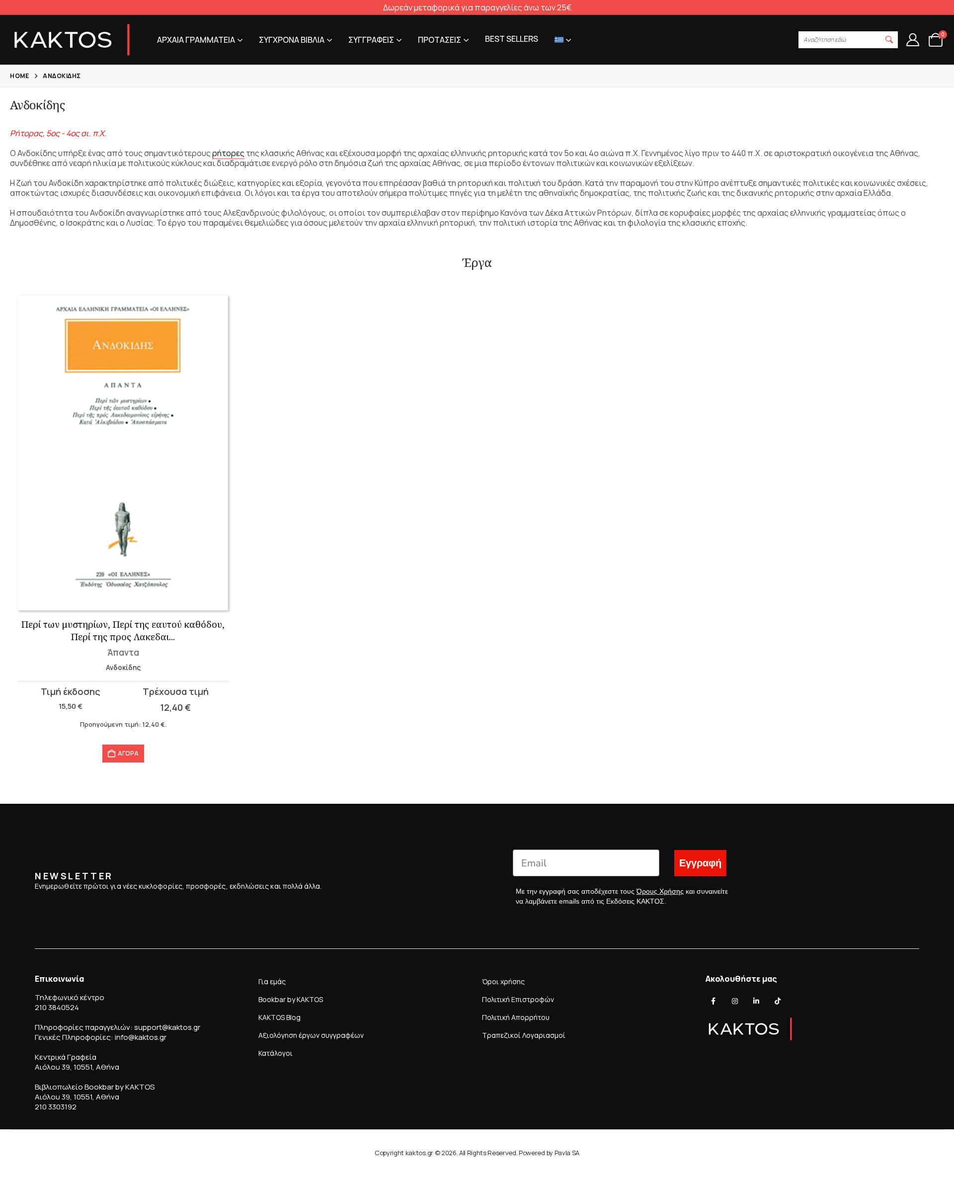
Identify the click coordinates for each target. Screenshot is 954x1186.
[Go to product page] (123, 453)
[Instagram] (735, 1001)
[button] (889, 40)
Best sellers (511, 38)
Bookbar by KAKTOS (290, 999)
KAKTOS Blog (279, 1017)
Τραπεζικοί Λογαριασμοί (523, 1035)
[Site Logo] (72, 40)
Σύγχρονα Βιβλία (291, 39)
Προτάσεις (439, 39)
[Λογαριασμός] (912, 39)
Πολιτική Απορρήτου (516, 1017)
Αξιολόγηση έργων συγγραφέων (311, 1035)
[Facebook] (713, 1001)
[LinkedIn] (756, 1001)
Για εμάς (272, 981)
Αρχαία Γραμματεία (196, 39)
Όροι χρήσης (503, 981)
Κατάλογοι (275, 1053)
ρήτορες (228, 153)
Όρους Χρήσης (660, 891)
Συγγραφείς (371, 39)
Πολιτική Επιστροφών (518, 999)
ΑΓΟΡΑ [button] (128, 753)
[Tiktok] (778, 1001)
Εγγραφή (700, 863)
